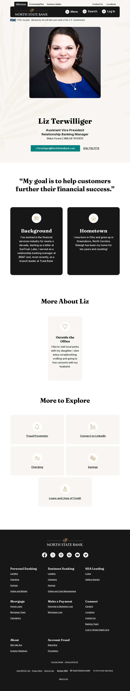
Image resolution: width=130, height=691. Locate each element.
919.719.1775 (91, 148)
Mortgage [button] (17, 601)
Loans (88, 574)
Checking (37, 467)
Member (62, 671)
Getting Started (92, 579)
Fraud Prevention (37, 435)
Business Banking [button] (61, 568)
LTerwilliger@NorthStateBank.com (55, 148)
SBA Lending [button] (94, 568)
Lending (14, 574)
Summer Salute (57, 662)
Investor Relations (18, 651)
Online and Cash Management (62, 591)
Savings (93, 467)
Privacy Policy (37, 671)
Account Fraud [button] (59, 640)
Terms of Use (49, 671)
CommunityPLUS (71, 662)
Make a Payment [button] (60, 601)
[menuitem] (97, 4)
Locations (111, 4)
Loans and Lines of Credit (65, 498)
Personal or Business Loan (60, 606)
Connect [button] (91, 601)
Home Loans (16, 606)
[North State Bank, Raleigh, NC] (31, 12)
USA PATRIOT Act (23, 671)
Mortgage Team (18, 612)
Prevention (53, 651)
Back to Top (63, 679)
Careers (89, 606)
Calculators (15, 618)
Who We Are (16, 645)
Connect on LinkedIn (93, 435)
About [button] (14, 640)
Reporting (52, 645)
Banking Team (92, 624)
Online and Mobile (18, 591)
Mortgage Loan (55, 612)
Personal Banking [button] (23, 568)
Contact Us (97, 4)
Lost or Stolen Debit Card (97, 630)
